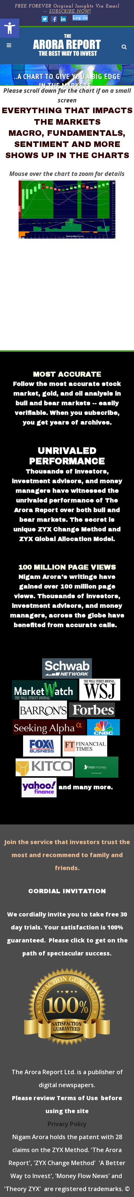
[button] (9, 28)
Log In (80, 18)
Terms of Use (76, 1098)
